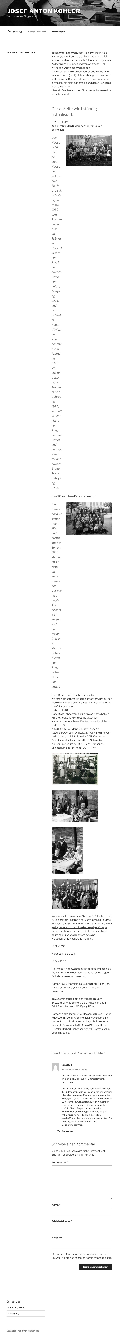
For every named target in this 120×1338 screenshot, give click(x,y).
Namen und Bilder (37, 31)
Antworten (67, 1131)
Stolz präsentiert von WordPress (23, 1330)
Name (56, 1204)
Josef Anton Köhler (44, 11)
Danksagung (58, 31)
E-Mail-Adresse (62, 1221)
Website (57, 1237)
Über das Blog (15, 31)
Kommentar (60, 1162)
